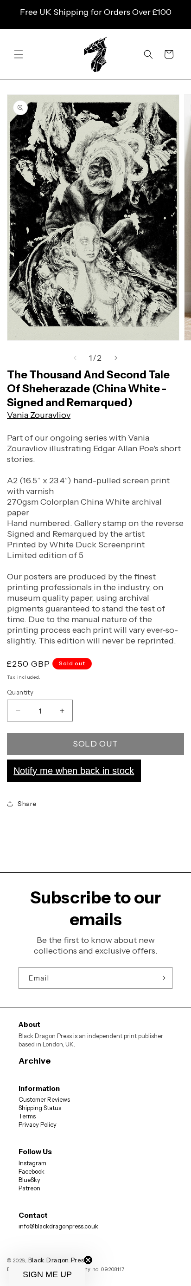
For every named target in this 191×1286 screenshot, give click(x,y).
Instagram (32, 1163)
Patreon (29, 1188)
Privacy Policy (38, 1124)
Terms (27, 1116)
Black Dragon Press (58, 1260)
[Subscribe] (162, 978)
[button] (18, 54)
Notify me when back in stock (73, 771)
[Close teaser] (88, 1260)
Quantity (20, 692)
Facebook (32, 1171)
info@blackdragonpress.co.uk (58, 1226)
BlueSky (29, 1179)
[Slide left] (75, 358)
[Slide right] (116, 358)
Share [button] (27, 803)
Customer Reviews (44, 1099)
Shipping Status (40, 1107)
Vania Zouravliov (38, 415)
